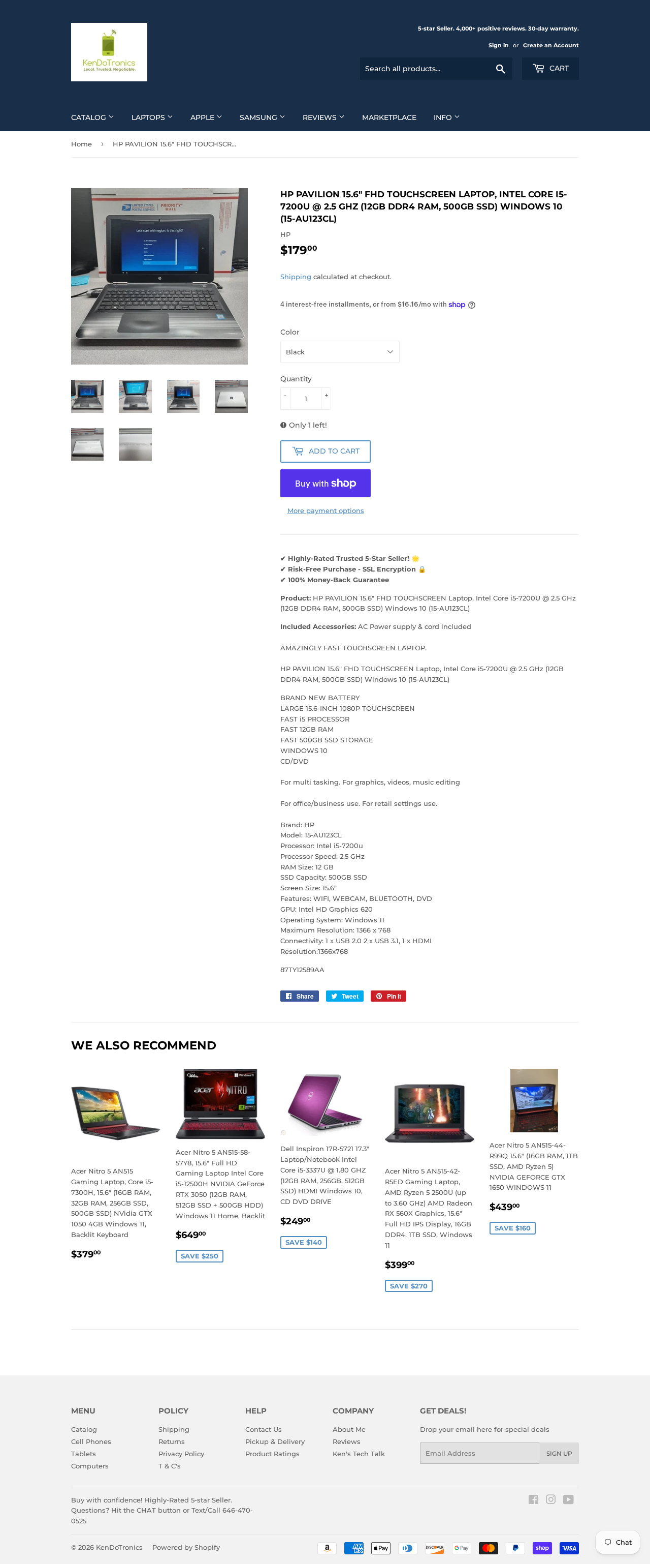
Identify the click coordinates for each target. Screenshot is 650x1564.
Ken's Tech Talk (359, 1454)
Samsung (259, 117)
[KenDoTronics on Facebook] (533, 1501)
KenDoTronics (119, 1547)
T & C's (169, 1466)
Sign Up (559, 1453)
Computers (90, 1466)
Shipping (295, 277)
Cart (558, 68)
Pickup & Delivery (275, 1441)
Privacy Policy (181, 1454)
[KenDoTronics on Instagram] (551, 1501)
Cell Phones (91, 1441)
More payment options (325, 510)
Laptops (149, 117)
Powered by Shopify (186, 1547)
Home (81, 144)
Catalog (89, 117)
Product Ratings (272, 1454)
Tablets (83, 1454)
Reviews (321, 117)
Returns (171, 1441)
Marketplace (389, 117)
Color (290, 332)
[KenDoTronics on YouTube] (568, 1501)
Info (444, 117)
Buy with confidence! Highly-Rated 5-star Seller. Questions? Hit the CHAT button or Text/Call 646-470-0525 (162, 1510)
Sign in (499, 45)
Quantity (296, 378)
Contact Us (263, 1429)
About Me (349, 1429)
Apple (203, 117)
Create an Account (551, 45)
